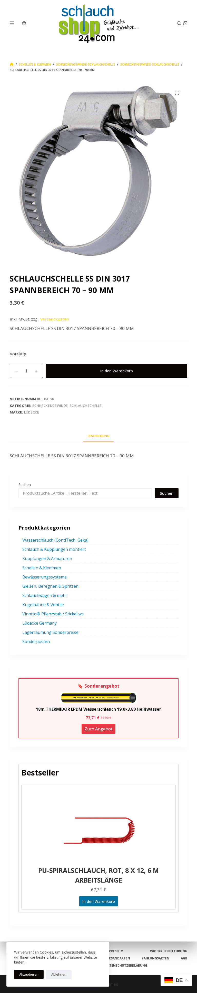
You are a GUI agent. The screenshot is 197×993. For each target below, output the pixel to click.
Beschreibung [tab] (98, 436)
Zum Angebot (98, 729)
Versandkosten (54, 319)
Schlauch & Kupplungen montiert (54, 549)
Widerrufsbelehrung (168, 951)
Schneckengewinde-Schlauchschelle (67, 405)
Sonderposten (36, 641)
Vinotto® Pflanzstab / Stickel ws (53, 614)
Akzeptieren (28, 974)
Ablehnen (58, 974)
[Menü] (12, 23)
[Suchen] (179, 23)
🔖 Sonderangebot (98, 686)
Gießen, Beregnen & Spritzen (50, 586)
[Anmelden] (24, 23)
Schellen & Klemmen (41, 568)
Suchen (24, 484)
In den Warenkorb (116, 370)
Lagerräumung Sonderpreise (50, 632)
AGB (184, 958)
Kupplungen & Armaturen (47, 558)
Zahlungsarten (155, 958)
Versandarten (117, 958)
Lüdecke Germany (39, 623)
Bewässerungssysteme (44, 577)
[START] (12, 64)
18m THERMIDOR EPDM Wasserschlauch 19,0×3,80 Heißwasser (98, 709)
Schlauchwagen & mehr (44, 595)
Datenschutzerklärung (126, 966)
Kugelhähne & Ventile (43, 604)
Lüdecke (31, 412)
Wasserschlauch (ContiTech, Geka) (55, 540)
